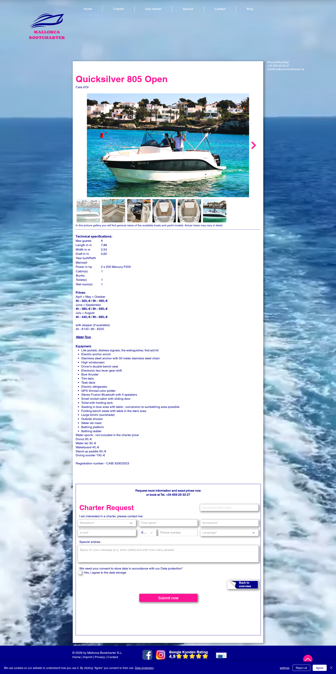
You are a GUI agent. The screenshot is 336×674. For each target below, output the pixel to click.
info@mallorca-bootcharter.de (286, 69)
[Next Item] (253, 145)
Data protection (144, 668)
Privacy (100, 657)
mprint (88, 657)
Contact (113, 657)
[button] (118, 9)
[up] (308, 659)
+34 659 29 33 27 (278, 65)
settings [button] (284, 668)
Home (76, 657)
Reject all (301, 668)
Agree (319, 668)
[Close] (331, 668)
